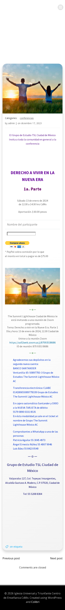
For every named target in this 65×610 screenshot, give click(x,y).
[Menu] (60, 7)
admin (11, 123)
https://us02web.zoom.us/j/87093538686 (32, 342)
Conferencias (27, 118)
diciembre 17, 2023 (31, 123)
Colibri (35, 602)
